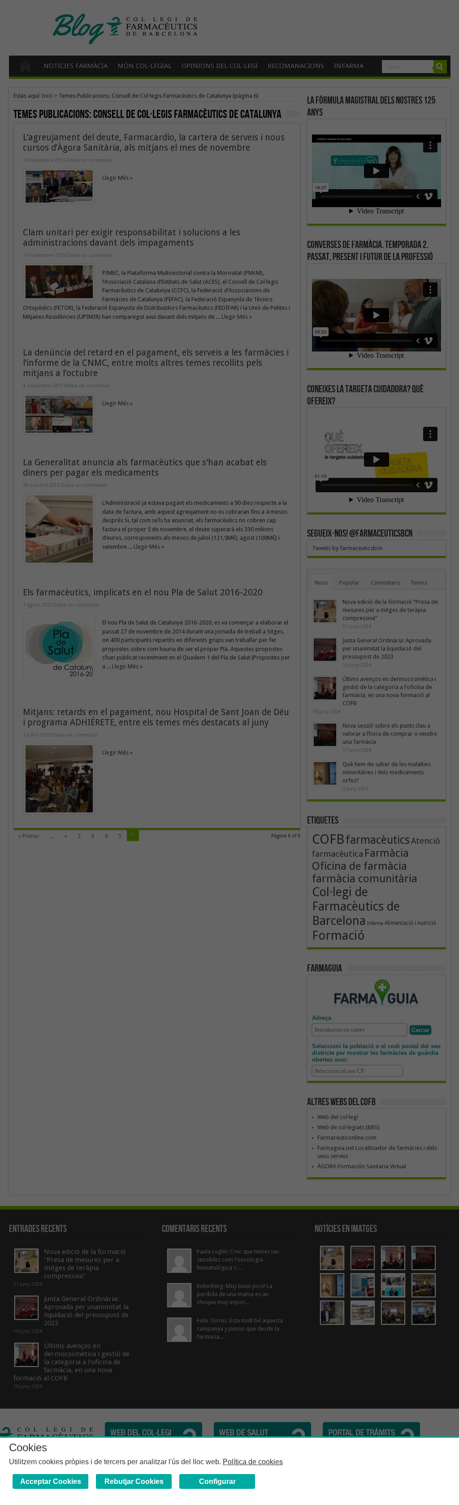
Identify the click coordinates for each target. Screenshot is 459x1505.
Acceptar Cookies (50, 1481)
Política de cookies (253, 1462)
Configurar (217, 1481)
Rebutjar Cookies (134, 1481)
